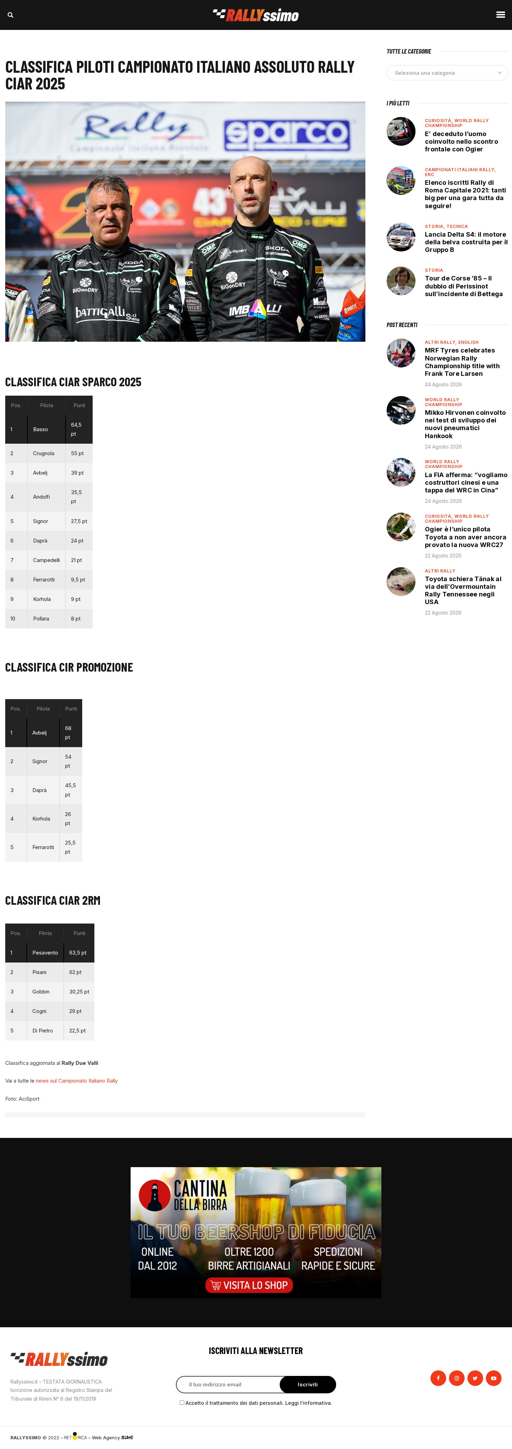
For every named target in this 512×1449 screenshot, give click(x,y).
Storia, (436, 226)
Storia (434, 270)
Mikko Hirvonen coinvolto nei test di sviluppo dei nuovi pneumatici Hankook (465, 424)
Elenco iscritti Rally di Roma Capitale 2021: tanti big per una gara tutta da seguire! (465, 194)
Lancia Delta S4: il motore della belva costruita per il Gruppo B (466, 242)
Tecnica (457, 226)
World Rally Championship (457, 123)
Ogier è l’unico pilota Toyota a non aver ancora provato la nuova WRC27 (465, 536)
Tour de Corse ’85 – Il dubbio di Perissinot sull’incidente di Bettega (464, 286)
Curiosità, (440, 120)
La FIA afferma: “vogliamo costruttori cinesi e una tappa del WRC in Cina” (466, 482)
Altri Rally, (441, 342)
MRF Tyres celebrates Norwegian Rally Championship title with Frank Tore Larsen (462, 362)
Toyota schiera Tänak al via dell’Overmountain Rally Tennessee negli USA (463, 590)
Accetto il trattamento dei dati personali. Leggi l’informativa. (259, 1403)
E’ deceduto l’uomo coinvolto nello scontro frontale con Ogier (461, 141)
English (468, 342)
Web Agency (106, 1437)
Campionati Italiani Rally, (460, 169)
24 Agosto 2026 (443, 384)
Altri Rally (440, 570)
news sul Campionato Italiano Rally (77, 1080)
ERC (429, 174)
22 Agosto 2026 (443, 556)
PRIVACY (492, 1437)
